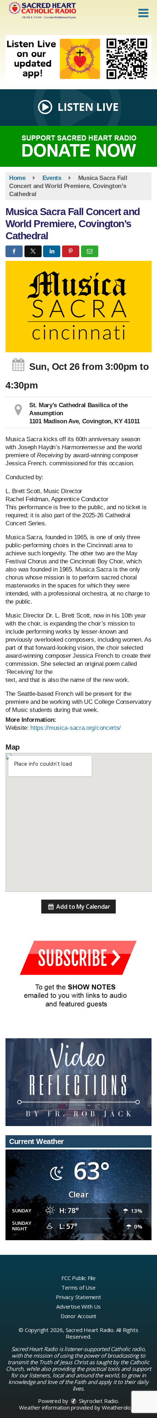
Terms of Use (78, 1287)
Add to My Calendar (82, 907)
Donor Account (78, 1316)
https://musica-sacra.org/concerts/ (75, 727)
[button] (143, 13)
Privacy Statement (78, 1297)
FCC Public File (78, 1278)
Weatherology (119, 1407)
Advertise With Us (78, 1306)
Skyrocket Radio (97, 1400)
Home (17, 178)
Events (51, 178)
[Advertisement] (78, 59)
